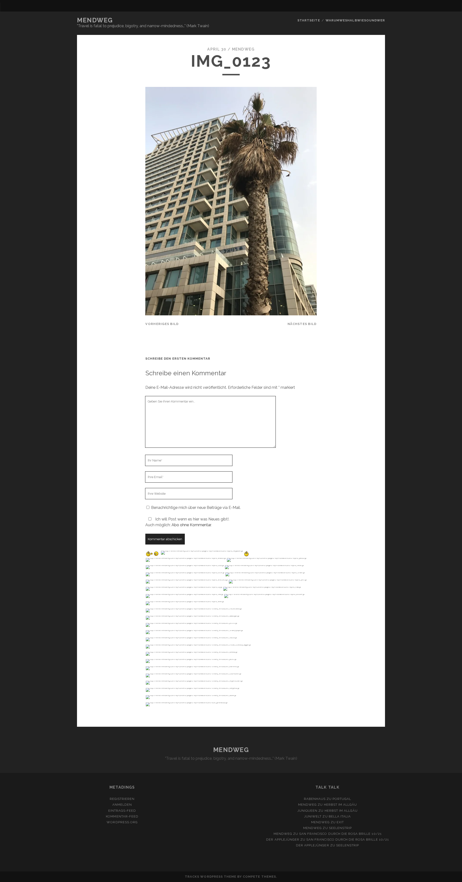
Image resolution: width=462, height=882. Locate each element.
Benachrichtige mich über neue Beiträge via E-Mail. (196, 507)
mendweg (243, 49)
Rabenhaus (315, 799)
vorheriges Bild (162, 324)
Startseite (308, 20)
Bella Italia (340, 816)
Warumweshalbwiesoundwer (355, 20)
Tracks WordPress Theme (210, 876)
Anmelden (122, 804)
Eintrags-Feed (122, 810)
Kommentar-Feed (122, 816)
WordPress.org (122, 822)
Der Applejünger (282, 839)
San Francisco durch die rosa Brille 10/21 (340, 834)
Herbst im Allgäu (340, 804)
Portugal (342, 799)
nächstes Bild (302, 324)
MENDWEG (95, 20)
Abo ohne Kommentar (191, 525)
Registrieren (122, 799)
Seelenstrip (340, 828)
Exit (340, 822)
